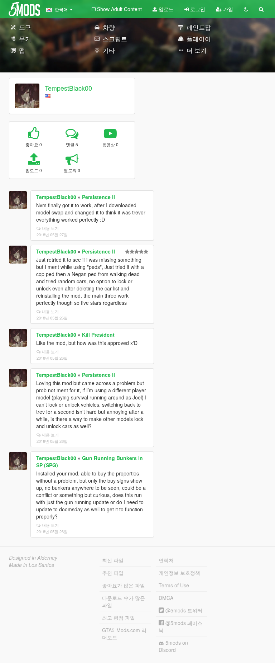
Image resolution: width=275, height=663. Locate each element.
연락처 (166, 560)
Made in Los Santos (31, 564)
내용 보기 (50, 228)
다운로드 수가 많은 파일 (123, 601)
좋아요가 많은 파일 (123, 585)
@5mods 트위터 (183, 610)
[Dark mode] (246, 9)
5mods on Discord (173, 646)
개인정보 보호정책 (179, 572)
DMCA (166, 597)
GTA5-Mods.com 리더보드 (124, 633)
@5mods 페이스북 (180, 626)
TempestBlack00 (68, 88)
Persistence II (98, 196)
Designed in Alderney (33, 557)
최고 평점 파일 (118, 617)
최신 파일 (113, 560)
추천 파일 (113, 572)
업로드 (165, 9)
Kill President (98, 334)
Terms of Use (174, 585)
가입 (227, 9)
